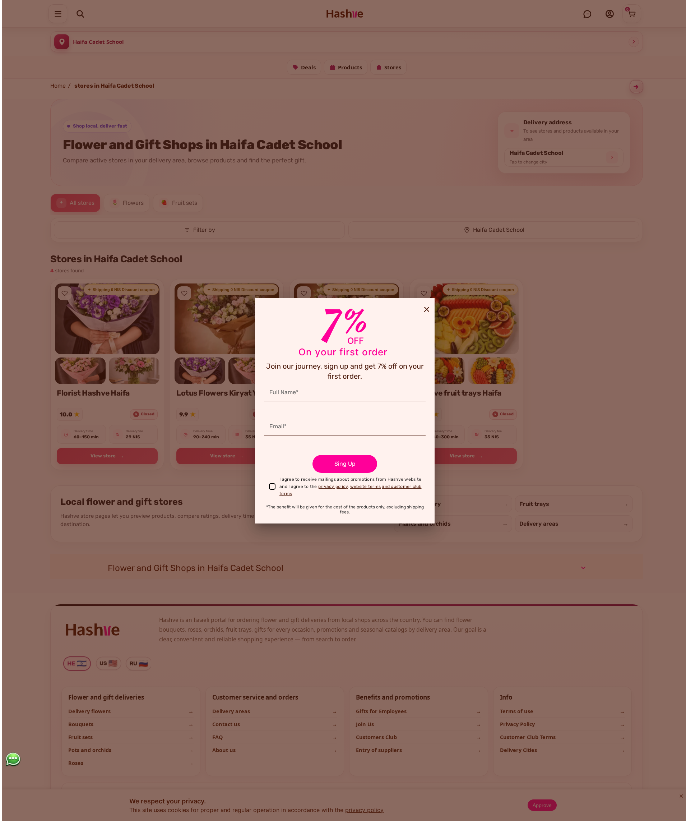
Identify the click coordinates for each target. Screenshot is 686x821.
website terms (365, 486)
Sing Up (345, 463)
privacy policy (333, 486)
